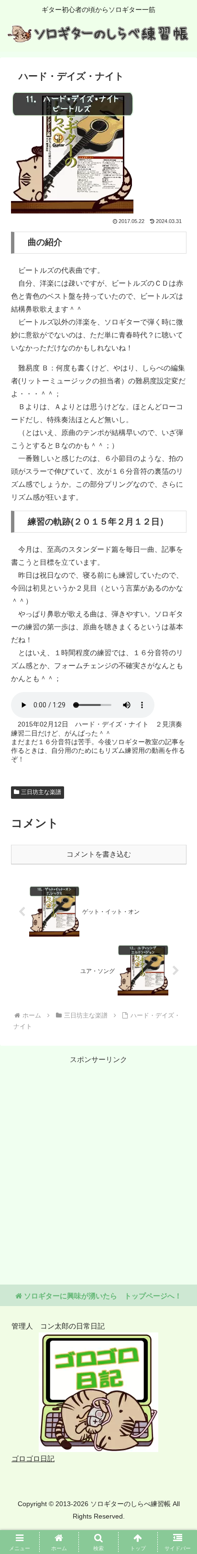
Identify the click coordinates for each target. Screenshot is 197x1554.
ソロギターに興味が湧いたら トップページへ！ (102, 1296)
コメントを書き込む (98, 854)
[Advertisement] (98, 1164)
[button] (177, 1263)
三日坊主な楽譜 (41, 792)
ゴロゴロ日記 (33, 1458)
